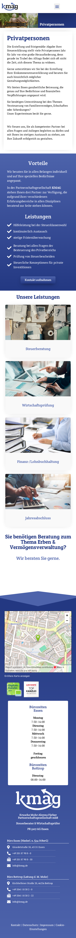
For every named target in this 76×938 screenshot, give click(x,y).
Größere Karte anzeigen (17, 676)
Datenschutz (30, 925)
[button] (57, 6)
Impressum (47, 925)
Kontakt (16, 925)
